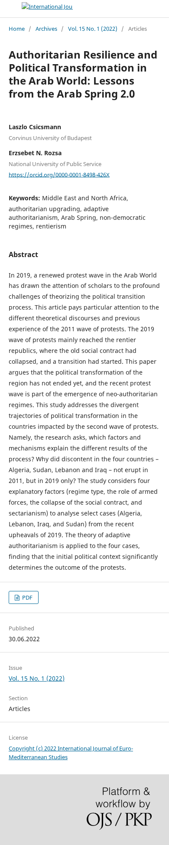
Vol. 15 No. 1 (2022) (92, 29)
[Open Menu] (8, 8)
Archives (46, 29)
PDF (26, 597)
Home (17, 29)
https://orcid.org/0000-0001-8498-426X (59, 174)
